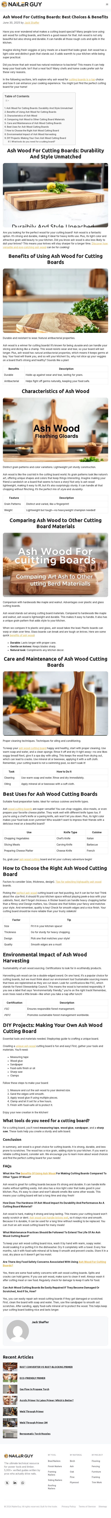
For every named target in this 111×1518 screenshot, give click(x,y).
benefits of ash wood (22, 635)
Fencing (96, 1466)
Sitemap (103, 1506)
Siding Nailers (55, 1480)
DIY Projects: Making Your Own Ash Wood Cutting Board (36, 138)
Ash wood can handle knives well (48, 1217)
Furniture (96, 1471)
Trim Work (97, 1482)
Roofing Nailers (52, 1487)
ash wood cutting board (32, 748)
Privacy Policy (69, 1506)
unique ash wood (26, 1046)
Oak (72, 1471)
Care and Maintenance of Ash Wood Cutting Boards (34, 123)
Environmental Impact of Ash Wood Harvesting (31, 134)
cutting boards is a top (82, 79)
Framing (96, 1477)
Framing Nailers (52, 1473)
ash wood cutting (29, 859)
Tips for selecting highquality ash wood (78, 881)
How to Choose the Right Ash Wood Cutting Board (33, 130)
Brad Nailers (54, 1461)
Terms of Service (87, 1506)
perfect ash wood (26, 892)
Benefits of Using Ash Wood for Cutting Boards (31, 112)
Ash (72, 1466)
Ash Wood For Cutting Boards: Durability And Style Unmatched (39, 108)
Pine (72, 1477)
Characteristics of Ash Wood (22, 115)
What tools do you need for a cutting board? (33, 141)
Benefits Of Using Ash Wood (38, 1173)
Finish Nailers (55, 1466)
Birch (72, 1461)
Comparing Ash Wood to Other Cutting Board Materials (36, 119)
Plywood (74, 1482)
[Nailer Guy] (21, 4)
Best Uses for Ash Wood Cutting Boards (28, 126)
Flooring (96, 1461)
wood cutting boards (20, 808)
